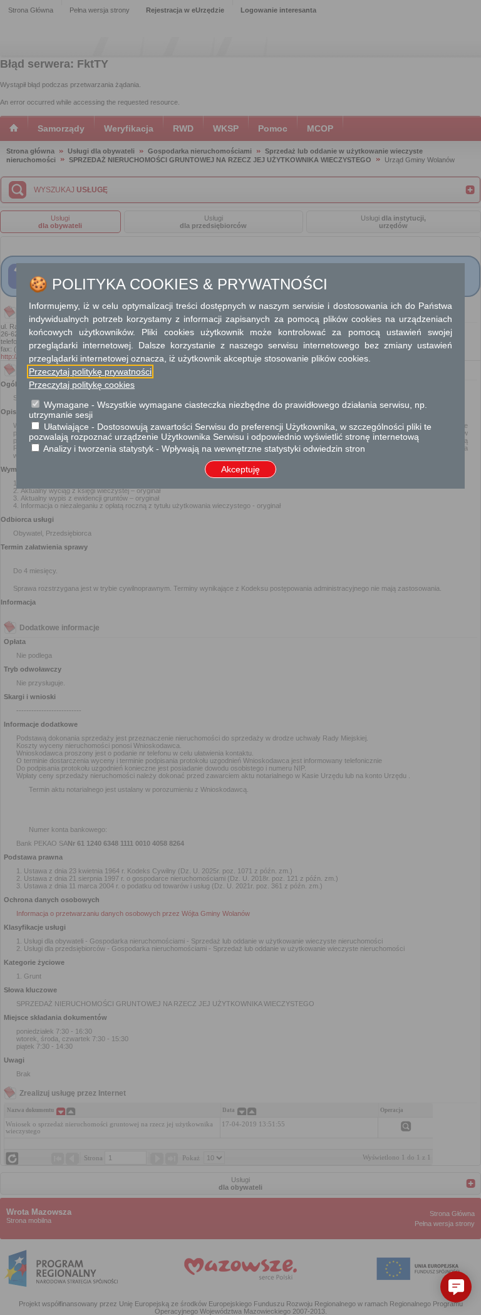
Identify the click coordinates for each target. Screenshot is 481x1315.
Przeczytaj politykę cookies (82, 385)
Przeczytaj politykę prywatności (90, 371)
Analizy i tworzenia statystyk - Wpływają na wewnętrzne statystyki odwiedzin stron (204, 449)
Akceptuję (240, 469)
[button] (456, 1286)
